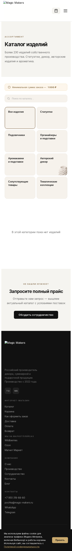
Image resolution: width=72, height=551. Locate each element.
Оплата (9, 426)
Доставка (10, 421)
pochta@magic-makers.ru (19, 502)
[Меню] (65, 10)
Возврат (9, 431)
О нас (8, 464)
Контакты (10, 478)
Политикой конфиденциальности (21, 546)
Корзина (9, 411)
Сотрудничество (15, 473)
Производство (13, 469)
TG (8, 390)
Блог (7, 483)
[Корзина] (56, 11)
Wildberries (11, 440)
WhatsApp (10, 507)
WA (16, 390)
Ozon (8, 445)
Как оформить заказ (16, 416)
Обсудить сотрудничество (36, 314)
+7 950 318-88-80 (15, 497)
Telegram (10, 512)
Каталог (9, 406)
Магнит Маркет (14, 450)
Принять (60, 540)
